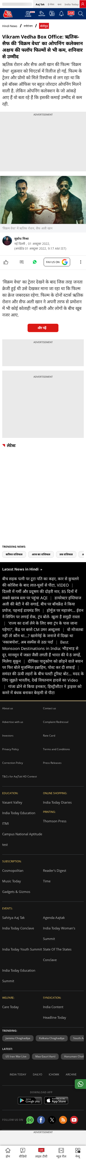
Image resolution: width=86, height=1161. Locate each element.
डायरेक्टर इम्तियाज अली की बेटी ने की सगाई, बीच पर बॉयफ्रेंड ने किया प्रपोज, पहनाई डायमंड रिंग (41, 604)
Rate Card (49, 735)
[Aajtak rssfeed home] (63, 1120)
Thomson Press (54, 821)
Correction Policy (12, 763)
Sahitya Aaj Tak (13, 917)
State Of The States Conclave (57, 954)
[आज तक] (8, 13)
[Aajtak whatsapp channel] (30, 1120)
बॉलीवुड (44, 26)
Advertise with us (12, 722)
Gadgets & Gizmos (16, 891)
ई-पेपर (51, 4)
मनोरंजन (28, 26)
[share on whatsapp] (80, 1084)
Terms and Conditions (56, 749)
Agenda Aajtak (54, 917)
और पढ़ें (42, 328)
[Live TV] (71, 14)
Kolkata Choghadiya (51, 1038)
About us (7, 708)
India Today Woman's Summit (59, 933)
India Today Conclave (18, 928)
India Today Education (18, 813)
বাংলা (59, 4)
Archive (71, 1074)
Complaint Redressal (55, 722)
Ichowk (54, 1074)
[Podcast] (52, 13)
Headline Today (54, 1017)
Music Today (11, 881)
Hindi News (9, 26)
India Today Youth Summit (22, 949)
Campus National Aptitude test (22, 839)
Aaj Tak (40, 4)
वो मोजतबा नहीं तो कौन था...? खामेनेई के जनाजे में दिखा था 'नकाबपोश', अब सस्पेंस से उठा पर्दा (42, 636)
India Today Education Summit (18, 975)
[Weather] (41, 14)
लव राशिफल (66, 554)
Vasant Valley (12, 802)
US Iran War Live (16, 1056)
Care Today (10, 1007)
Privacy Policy (10, 749)
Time (46, 881)
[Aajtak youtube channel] (74, 1120)
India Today (72, 4)
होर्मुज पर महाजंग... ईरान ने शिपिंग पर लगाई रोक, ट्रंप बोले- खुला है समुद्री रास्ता (42, 617)
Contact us (49, 708)
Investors (7, 735)
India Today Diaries (57, 802)
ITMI (5, 823)
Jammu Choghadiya (18, 1038)
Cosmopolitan (12, 870)
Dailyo (37, 1074)
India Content (53, 1007)
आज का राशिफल (41, 554)
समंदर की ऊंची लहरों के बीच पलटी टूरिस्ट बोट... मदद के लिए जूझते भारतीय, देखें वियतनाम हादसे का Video (43, 680)
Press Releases (52, 763)
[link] (82, 3)
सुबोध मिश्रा (21, 238)
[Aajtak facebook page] (41, 1120)
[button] (78, 1153)
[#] (34, 263)
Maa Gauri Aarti (45, 1056)
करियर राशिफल (14, 554)
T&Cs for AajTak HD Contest (19, 776)
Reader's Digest (54, 870)
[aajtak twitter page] (52, 1120)
